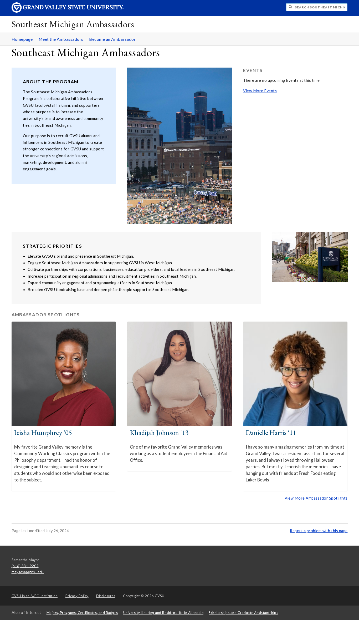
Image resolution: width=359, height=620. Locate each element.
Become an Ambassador (112, 39)
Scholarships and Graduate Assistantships (243, 613)
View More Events (260, 91)
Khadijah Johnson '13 (159, 432)
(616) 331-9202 (25, 566)
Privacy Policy (77, 596)
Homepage (22, 39)
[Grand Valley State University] (68, 11)
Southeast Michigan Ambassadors (73, 24)
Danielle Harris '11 (271, 432)
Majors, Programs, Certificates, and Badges (82, 613)
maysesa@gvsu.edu (28, 572)
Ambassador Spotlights (46, 314)
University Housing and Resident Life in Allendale (163, 613)
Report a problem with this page (319, 530)
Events (253, 70)
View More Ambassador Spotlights (316, 498)
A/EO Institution (35, 596)
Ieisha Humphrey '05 (43, 432)
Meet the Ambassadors (61, 39)
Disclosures (105, 596)
